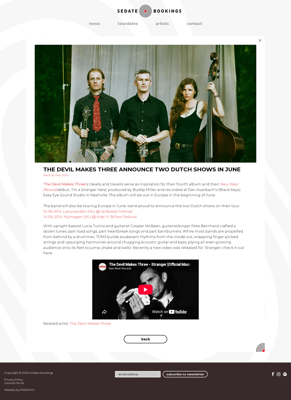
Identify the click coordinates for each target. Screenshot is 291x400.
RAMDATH (27, 389)
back (145, 339)
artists (162, 23)
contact (194, 23)
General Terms (14, 383)
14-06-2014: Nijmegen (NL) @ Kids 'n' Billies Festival (90, 217)
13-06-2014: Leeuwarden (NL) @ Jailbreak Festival (88, 211)
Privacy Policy (13, 379)
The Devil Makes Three (64, 184)
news (94, 23)
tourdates (128, 23)
